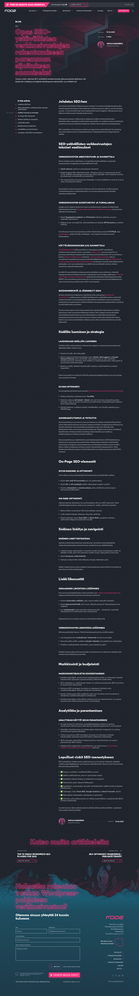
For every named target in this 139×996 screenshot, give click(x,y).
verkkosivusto (96, 252)
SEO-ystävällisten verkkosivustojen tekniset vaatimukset (33, 108)
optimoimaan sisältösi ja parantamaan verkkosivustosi (89, 747)
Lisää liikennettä (23, 122)
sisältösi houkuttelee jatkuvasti (108, 593)
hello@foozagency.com (71, 982)
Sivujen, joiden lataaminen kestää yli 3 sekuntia (94, 209)
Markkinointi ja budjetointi (27, 126)
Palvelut (32, 11)
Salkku (100, 11)
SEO (16, 26)
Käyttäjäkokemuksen (66, 250)
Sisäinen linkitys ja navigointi (28, 119)
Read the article (24, 861)
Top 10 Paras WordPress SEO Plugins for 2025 (33, 855)
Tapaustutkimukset (84, 11)
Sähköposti (52, 927)
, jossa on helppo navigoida (99, 257)
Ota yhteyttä (123, 10)
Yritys (109, 11)
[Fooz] (10, 11)
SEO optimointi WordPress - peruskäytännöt (105, 855)
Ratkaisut (67, 11)
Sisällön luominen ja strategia (28, 112)
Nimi (17, 927)
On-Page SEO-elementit (26, 116)
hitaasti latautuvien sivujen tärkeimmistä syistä (105, 391)
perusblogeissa (64, 234)
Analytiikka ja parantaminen (28, 129)
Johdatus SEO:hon (24, 104)
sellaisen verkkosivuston (73, 257)
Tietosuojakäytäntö (115, 981)
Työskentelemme (50, 11)
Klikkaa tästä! (76, 4)
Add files (57, 966)
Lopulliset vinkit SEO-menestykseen (30, 132)
